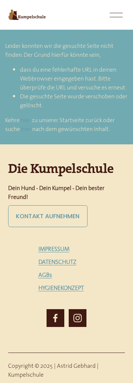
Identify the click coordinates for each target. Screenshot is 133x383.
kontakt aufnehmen (47, 216)
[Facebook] (55, 318)
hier (26, 120)
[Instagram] (77, 318)
